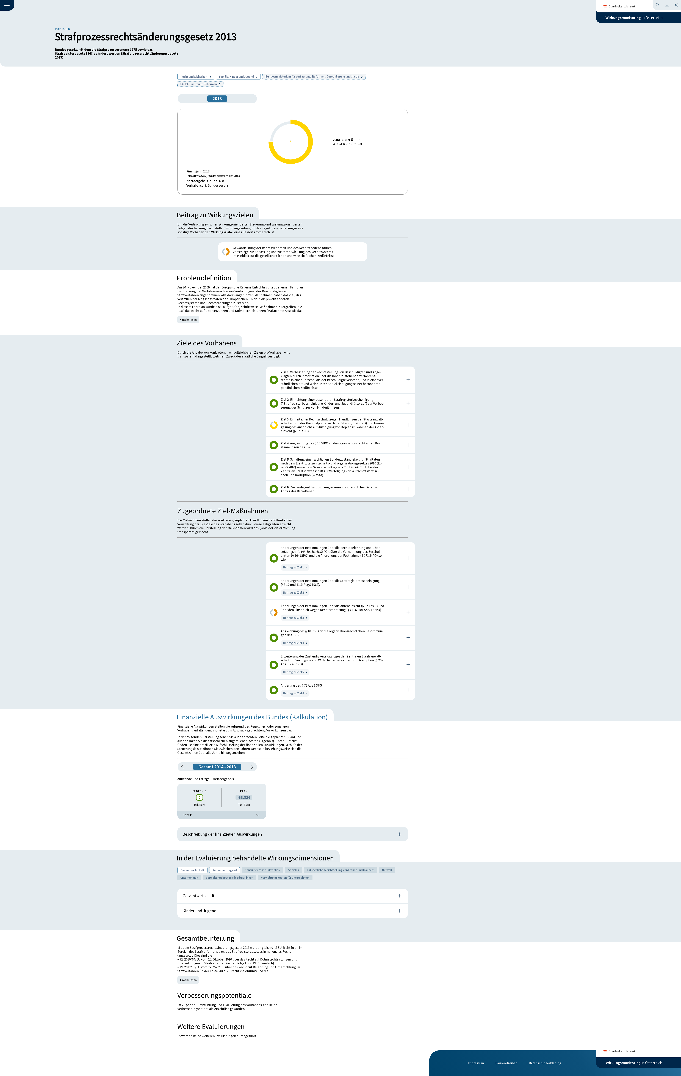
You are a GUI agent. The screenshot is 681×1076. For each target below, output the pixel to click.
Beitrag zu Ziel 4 (293, 643)
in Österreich (634, 17)
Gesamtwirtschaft (192, 870)
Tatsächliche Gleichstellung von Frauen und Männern (340, 870)
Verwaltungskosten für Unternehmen (285, 878)
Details (187, 815)
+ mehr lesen (188, 320)
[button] (7, 5)
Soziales (293, 870)
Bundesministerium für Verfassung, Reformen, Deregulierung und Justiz (312, 76)
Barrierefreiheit (506, 1063)
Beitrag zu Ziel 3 (293, 618)
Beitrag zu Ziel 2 (293, 593)
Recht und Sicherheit (194, 77)
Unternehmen (189, 878)
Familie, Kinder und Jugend (236, 77)
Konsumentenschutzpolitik (262, 870)
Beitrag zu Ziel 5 (293, 672)
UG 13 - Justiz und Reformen (198, 84)
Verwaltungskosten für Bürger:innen (229, 878)
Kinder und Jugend (224, 870)
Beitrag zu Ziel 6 (293, 693)
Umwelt (387, 870)
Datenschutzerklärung (545, 1063)
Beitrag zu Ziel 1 (293, 567)
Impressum (476, 1063)
